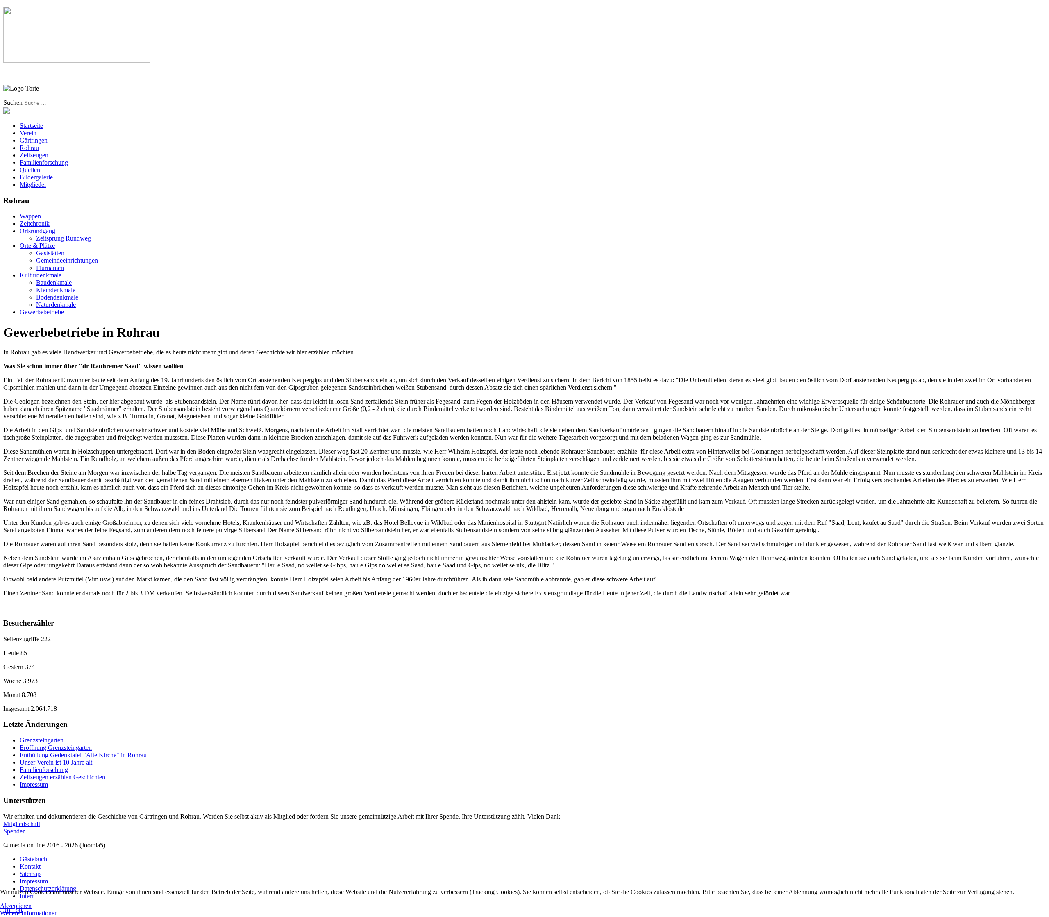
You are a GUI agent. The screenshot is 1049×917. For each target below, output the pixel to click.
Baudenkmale (54, 282)
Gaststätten (50, 253)
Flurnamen (50, 267)
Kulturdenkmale (40, 275)
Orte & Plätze (37, 245)
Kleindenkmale (55, 289)
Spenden (14, 831)
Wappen (30, 216)
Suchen (13, 102)
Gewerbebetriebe (42, 312)
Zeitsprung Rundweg (63, 238)
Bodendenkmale (57, 297)
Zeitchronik (35, 223)
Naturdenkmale (56, 304)
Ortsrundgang (37, 230)
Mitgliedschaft (21, 823)
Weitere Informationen (29, 913)
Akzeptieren (16, 905)
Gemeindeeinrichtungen (67, 260)
